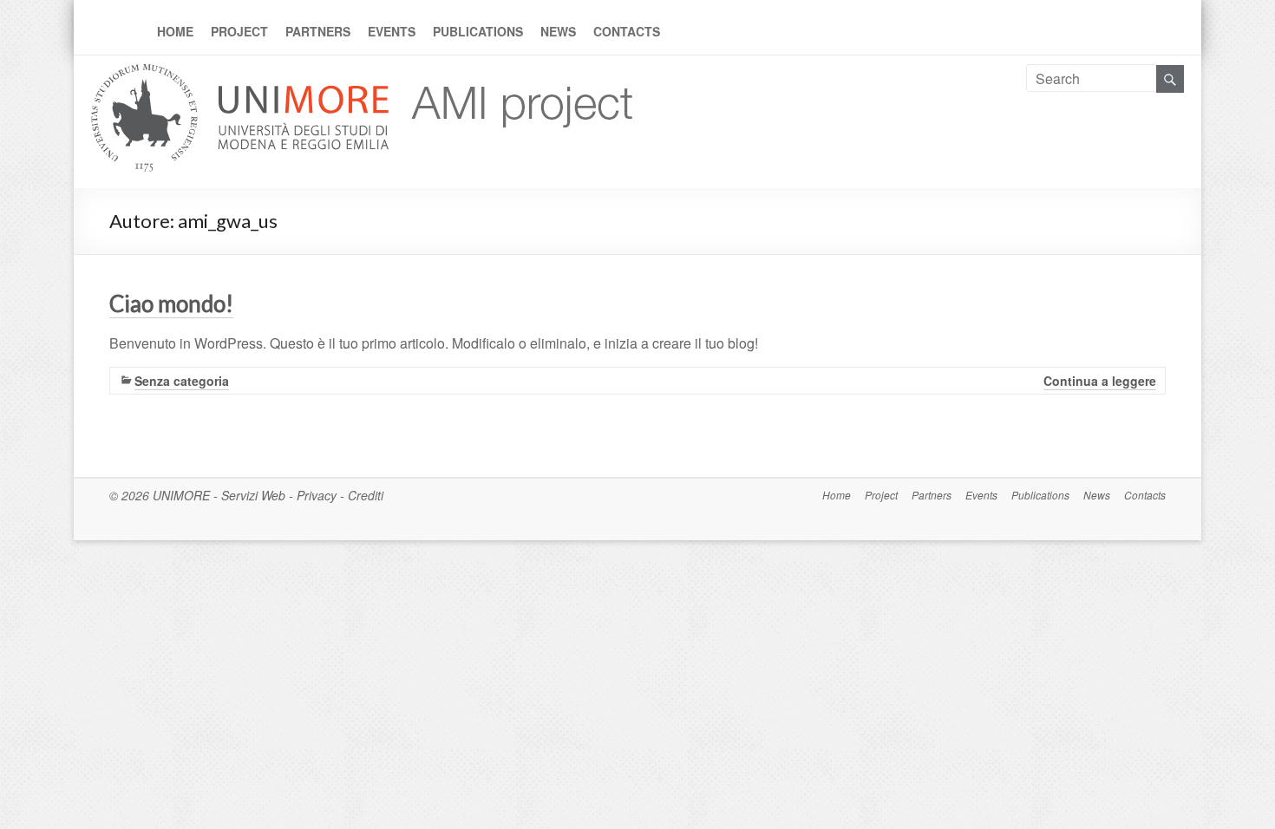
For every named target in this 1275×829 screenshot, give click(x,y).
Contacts (626, 31)
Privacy (317, 495)
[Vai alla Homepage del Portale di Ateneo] (241, 74)
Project (239, 31)
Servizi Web (253, 495)
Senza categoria (181, 380)
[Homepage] (516, 74)
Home (175, 31)
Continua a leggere (1099, 380)
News (558, 31)
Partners (317, 31)
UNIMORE (181, 495)
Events (391, 31)
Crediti (365, 495)
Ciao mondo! (171, 303)
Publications (478, 31)
